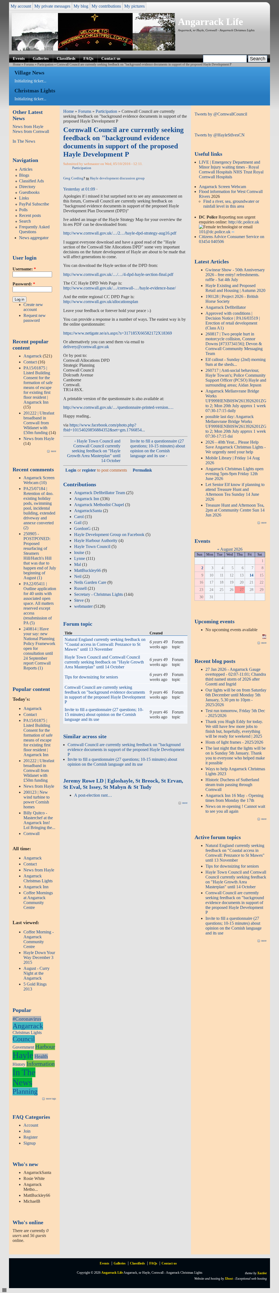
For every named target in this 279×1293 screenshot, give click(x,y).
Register (30, 1137)
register (89, 470)
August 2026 (231, 549)
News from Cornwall (31, 131)
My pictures (134, 6)
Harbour (45, 1046)
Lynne (79, 558)
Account (30, 1125)
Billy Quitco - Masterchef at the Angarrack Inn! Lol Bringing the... (39, 820)
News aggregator (33, 237)
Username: (24, 269)
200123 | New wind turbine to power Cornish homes (36, 799)
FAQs (88, 58)
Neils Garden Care (90, 582)
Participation (45, 64)
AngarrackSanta (88, 510)
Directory (27, 186)
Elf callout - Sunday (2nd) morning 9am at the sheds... (235, 362)
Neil (77, 576)
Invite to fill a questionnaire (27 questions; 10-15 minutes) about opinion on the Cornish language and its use (104, 714)
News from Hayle (28, 126)
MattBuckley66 (87, 570)
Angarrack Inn (35, 886)
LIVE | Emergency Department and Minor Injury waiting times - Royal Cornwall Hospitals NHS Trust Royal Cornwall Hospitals (231, 169)
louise (79, 552)
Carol (79, 516)
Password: (24, 284)
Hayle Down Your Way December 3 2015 (39, 957)
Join (27, 1131)
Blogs (24, 175)
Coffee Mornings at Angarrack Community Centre (38, 900)
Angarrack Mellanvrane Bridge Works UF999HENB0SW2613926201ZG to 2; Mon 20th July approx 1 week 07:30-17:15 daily (235, 401)
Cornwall (31, 833)
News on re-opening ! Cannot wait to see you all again (235, 809)
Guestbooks (29, 192)
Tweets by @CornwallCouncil (221, 114)
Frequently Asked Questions (34, 229)
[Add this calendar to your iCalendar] (264, 637)
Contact (30, 362)
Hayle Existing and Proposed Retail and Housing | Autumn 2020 (235, 288)
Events (19, 58)
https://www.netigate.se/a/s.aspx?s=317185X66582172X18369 (117, 333)
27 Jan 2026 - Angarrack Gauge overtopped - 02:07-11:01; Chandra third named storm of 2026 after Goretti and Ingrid (235, 676)
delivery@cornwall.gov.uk (86, 346)
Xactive (262, 1273)
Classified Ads (31, 181)
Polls (23, 209)
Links (24, 198)
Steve (79, 600)
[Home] (93, 49)
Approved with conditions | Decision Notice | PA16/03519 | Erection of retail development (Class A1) (232, 320)
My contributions (106, 6)
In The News (24, 141)
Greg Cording (73, 178)
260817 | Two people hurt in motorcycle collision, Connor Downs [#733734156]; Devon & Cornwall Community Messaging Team (234, 344)
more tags (51, 1098)
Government (23, 1047)
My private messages (52, 6)
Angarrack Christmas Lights (38, 878)
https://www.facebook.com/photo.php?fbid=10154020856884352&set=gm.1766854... (104, 427)
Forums (29, 64)
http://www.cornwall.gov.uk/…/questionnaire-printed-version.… (118, 407)
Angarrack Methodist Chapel (99, 504)
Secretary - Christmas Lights (98, 594)
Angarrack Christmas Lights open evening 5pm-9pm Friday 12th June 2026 (234, 473)
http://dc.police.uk (243, 222)
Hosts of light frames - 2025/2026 (234, 742)
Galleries (41, 58)
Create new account (33, 307)
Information (40, 1063)
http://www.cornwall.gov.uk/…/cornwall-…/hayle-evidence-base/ (119, 288)
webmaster (83, 606)
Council (24, 1039)
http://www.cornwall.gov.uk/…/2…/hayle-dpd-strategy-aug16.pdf (119, 233)
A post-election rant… (93, 795)
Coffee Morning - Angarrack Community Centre (38, 939)
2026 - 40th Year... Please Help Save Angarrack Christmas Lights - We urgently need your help (235, 447)
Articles (25, 169)
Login (70, 470)
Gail (77, 522)
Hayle (23, 1055)
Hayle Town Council (92, 546)
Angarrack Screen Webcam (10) (38, 480)
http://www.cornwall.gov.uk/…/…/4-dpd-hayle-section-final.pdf (118, 274)
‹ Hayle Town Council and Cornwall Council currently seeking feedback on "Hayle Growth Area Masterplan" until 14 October (93, 451)
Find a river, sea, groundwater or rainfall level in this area (231, 203)
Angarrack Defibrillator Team (99, 492)
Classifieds (66, 58)
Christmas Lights (27, 1032)
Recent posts (30, 215)
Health (41, 1056)
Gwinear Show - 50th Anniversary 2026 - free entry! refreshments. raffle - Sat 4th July (235, 274)
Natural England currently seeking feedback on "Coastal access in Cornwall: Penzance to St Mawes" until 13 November (105, 644)
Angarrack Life (210, 21)
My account (21, 6)
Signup (29, 1143)
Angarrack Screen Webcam (222, 186)
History (19, 1064)
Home (17, 64)
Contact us (110, 58)
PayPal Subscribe (34, 204)
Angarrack (32, 356)
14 (251, 575)
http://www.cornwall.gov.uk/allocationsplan (100, 301)
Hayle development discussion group (117, 178)
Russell (80, 588)
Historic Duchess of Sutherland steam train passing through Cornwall (232, 784)
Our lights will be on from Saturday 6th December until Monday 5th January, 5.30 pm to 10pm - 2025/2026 (235, 697)
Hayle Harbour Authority (95, 540)
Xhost (229, 1278)
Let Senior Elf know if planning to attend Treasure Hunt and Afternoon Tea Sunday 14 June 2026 (235, 491)
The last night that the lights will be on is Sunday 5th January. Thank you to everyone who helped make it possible (235, 755)
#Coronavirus (27, 1019)
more (53, 451)
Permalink (142, 470)
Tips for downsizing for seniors (91, 677)
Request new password (34, 318)
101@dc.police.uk (215, 231)
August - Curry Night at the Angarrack (36, 973)
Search (25, 221)
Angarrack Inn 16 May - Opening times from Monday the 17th (234, 798)
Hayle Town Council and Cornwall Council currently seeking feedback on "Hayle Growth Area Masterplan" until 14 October (104, 662)
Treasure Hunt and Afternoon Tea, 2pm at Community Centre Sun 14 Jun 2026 (235, 510)
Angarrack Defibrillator (225, 307)
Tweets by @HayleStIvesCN (220, 135)
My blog (81, 6)
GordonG (82, 528)
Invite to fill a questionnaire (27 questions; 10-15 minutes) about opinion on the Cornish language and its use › (157, 448)
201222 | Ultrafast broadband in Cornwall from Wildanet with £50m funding (38, 423)
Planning (25, 1091)
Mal (77, 564)
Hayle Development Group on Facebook (109, 534)
